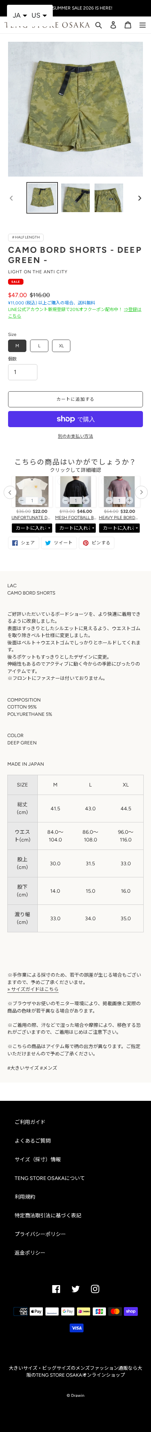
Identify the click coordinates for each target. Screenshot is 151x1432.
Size (12, 334)
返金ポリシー (30, 1253)
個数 (12, 359)
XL (61, 345)
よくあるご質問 (33, 1141)
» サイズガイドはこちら (33, 989)
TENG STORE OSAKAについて (50, 1178)
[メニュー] (142, 24)
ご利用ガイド (30, 1122)
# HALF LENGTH (26, 237)
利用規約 (25, 1197)
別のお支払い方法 (75, 436)
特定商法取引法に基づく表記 (48, 1216)
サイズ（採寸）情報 (38, 1160)
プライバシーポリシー (40, 1234)
